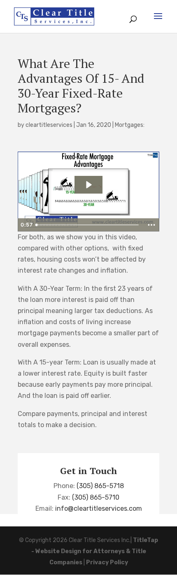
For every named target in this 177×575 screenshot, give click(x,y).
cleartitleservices (49, 125)
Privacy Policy (107, 562)
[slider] (88, 224)
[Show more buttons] (151, 224)
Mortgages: (129, 125)
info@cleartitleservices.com (98, 508)
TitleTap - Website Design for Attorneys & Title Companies (94, 551)
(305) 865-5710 (95, 497)
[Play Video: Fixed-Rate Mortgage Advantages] (88, 185)
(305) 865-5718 (100, 486)
